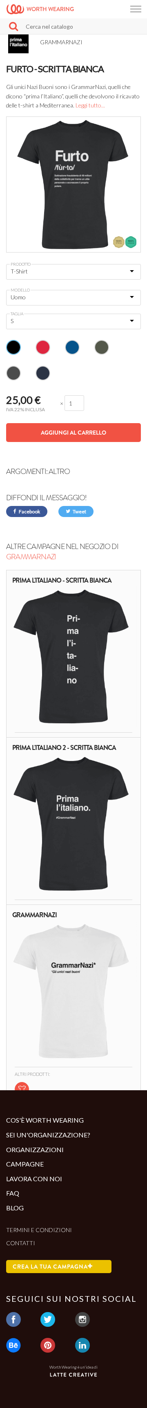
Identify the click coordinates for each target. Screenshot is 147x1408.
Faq (12, 1193)
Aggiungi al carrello (73, 432)
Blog (15, 1208)
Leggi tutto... (90, 105)
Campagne (25, 1164)
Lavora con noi (34, 1178)
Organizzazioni (35, 1149)
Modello (20, 289)
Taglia (17, 313)
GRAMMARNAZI (31, 556)
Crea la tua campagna (50, 1266)
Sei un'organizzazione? (48, 1135)
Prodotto (21, 264)
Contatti (20, 1242)
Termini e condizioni (39, 1229)
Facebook (29, 511)
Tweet (79, 511)
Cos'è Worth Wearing (45, 1120)
